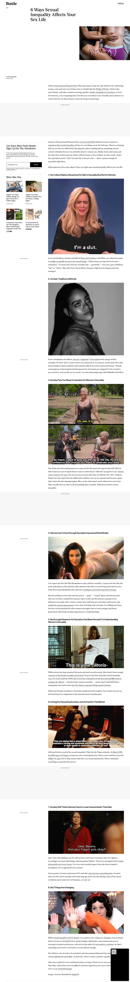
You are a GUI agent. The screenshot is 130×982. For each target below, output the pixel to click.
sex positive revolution (105, 944)
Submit (36, 165)
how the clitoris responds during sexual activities (91, 685)
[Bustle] (11, 3)
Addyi (50, 758)
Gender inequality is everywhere (102, 92)
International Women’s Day (66, 86)
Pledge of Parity (102, 89)
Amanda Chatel (11, 76)
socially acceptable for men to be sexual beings (68, 261)
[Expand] (113, 950)
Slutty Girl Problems (88, 258)
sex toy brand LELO (87, 142)
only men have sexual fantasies (100, 873)
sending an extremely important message (99, 590)
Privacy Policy (11, 169)
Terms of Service (36, 168)
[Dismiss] (126, 950)
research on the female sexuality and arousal (65, 675)
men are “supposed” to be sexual (86, 359)
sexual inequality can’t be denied (66, 938)
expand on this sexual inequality (61, 145)
